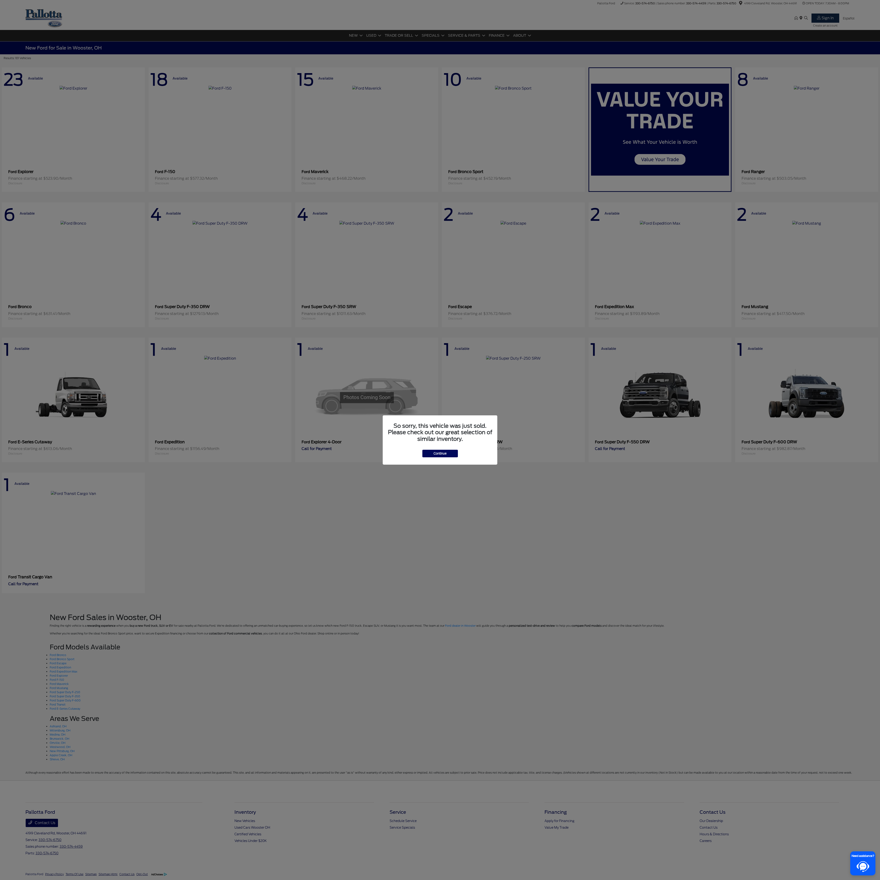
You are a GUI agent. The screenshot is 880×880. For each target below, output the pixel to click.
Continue (440, 453)
